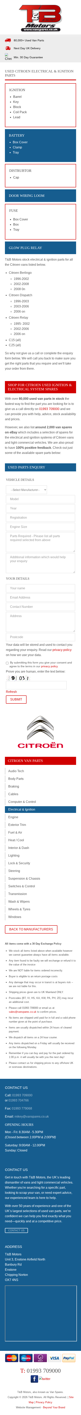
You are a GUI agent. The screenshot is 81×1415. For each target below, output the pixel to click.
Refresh (11, 691)
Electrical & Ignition (21, 809)
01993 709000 (49, 409)
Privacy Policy (44, 1402)
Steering (14, 871)
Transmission (17, 894)
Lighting (13, 855)
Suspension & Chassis (24, 878)
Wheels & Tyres (19, 909)
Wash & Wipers (19, 901)
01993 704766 (18, 1100)
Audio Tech (16, 771)
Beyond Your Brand (54, 1407)
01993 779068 (22, 1108)
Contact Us (16, 1230)
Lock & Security (19, 863)
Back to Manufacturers (31, 929)
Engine (13, 817)
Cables (13, 794)
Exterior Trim (17, 824)
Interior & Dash (18, 848)
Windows (14, 917)
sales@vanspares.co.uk (22, 1011)
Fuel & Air (15, 832)
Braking (13, 786)
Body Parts (16, 778)
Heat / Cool (16, 840)
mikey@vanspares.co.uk (32, 1116)
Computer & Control (22, 801)
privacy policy (62, 650)
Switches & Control (21, 886)
